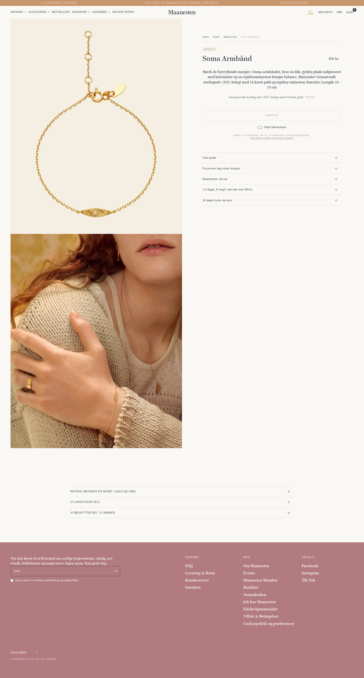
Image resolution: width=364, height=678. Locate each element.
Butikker (251, 587)
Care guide (209, 157)
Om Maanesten (256, 565)
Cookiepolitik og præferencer (268, 623)
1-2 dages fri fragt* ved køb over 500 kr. (227, 189)
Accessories (37, 12)
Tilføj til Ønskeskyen (275, 127)
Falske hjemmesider (260, 609)
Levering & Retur (200, 573)
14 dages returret (294, 3)
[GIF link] (311, 12)
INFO (246, 557)
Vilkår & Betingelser (261, 616)
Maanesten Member (260, 580)
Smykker (17, 12)
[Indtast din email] (116, 571)
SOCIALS (308, 557)
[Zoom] (173, 28)
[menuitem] (19, 12)
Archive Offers (123, 12)
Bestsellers (61, 12)
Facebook (310, 565)
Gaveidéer (99, 12)
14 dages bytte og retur (217, 200)
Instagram (310, 573)
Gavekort (193, 587)
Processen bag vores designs (221, 168)
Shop (216, 37)
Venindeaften (254, 594)
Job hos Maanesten (259, 601)
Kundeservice (197, 580)
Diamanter (79, 12)
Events (249, 573)
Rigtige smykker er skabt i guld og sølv (103, 491)
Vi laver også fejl (85, 502)
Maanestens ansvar (215, 179)
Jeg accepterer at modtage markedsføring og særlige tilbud (46, 580)
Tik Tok (308, 580)
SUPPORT (192, 557)
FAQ (189, 565)
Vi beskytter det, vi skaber (92, 512)
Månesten (230, 37)
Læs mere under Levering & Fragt (272, 138)
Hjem (205, 37)
